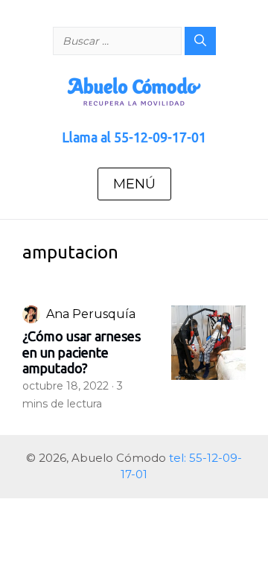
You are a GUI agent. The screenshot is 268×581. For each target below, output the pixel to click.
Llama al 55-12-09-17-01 (134, 137)
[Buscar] (200, 41)
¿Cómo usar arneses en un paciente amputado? (81, 351)
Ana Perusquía (90, 314)
